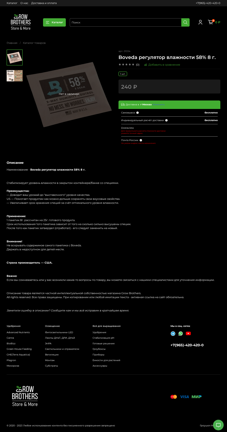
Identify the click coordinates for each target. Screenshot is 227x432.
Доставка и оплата (44, 3)
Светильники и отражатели (62, 348)
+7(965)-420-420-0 (208, 3)
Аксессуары (100, 365)
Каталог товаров (34, 43)
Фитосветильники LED (59, 332)
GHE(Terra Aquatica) (18, 354)
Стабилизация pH (103, 337)
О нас (24, 3)
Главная (12, 43)
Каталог (12, 3)
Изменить (159, 104)
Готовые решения (103, 343)
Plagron (11, 360)
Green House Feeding (19, 348)
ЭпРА (48, 343)
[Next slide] (107, 94)
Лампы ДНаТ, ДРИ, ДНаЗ (60, 337)
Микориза (13, 365)
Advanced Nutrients (18, 332)
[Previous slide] (31, 94)
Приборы (98, 354)
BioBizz (11, 343)
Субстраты (51, 365)
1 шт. (122, 73)
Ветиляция (51, 354)
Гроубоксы (99, 348)
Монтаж (50, 360)
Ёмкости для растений (106, 360)
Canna (10, 337)
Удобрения (99, 332)
